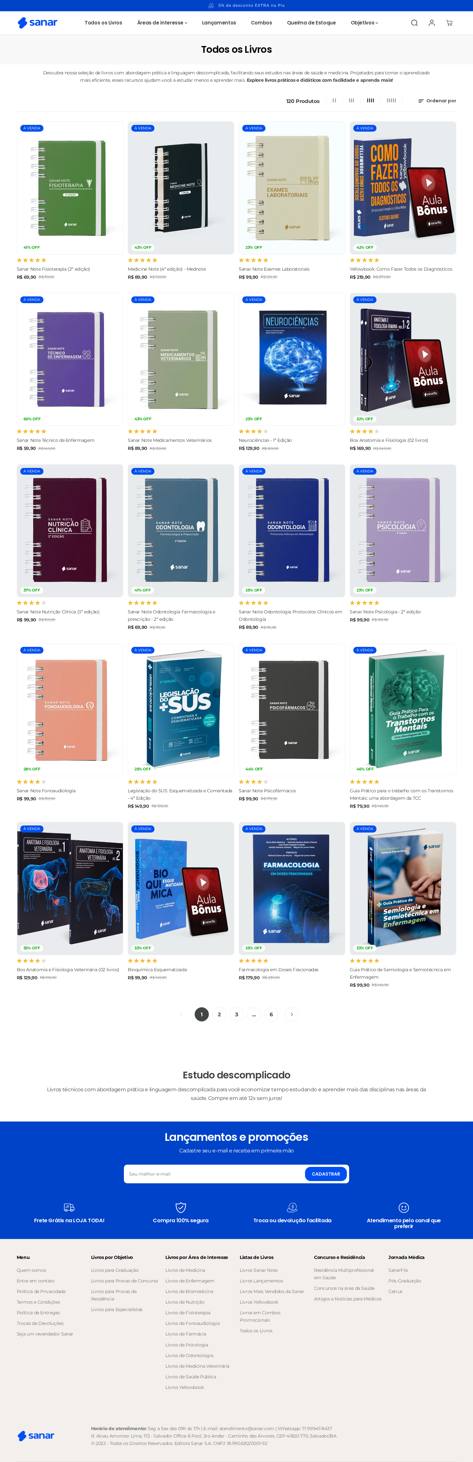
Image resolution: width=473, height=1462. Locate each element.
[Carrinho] (449, 23)
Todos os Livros (103, 22)
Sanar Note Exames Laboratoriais (274, 269)
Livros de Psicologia (186, 1345)
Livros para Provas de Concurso (124, 1281)
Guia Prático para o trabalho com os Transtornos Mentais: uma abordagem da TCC (401, 794)
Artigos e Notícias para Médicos (348, 1299)
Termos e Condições (38, 1302)
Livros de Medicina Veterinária (197, 1366)
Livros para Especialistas (117, 1309)
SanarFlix (398, 1270)
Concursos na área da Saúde (344, 1288)
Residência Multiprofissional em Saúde (344, 1273)
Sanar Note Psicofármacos (267, 791)
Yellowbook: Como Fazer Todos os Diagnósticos (401, 269)
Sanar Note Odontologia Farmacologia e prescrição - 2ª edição (171, 615)
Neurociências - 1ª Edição (265, 440)
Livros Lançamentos (261, 1281)
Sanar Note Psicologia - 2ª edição (385, 612)
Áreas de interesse (161, 22)
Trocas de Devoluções (40, 1323)
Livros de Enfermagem (190, 1281)
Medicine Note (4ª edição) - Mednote (167, 269)
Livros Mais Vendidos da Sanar (272, 1291)
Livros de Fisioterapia (187, 1313)
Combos (261, 22)
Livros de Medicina (185, 1270)
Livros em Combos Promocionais (260, 1316)
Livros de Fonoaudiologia (192, 1323)
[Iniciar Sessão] (432, 23)
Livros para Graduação (114, 1270)
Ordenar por (440, 101)
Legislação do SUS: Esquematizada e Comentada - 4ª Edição (180, 794)
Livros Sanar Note (259, 1270)
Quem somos (31, 1270)
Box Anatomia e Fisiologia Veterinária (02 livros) (68, 970)
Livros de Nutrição (185, 1302)
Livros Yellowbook (184, 1387)
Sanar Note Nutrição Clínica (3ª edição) (58, 612)
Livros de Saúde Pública (190, 1377)
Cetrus (395, 1291)
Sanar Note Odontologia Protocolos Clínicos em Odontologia (290, 615)
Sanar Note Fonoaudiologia (46, 791)
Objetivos (363, 22)
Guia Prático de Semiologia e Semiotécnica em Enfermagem (400, 973)
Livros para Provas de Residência (113, 1295)
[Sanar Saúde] (38, 23)
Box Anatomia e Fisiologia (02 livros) (389, 440)
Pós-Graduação (404, 1281)
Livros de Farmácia (185, 1334)
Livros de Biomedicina (189, 1291)
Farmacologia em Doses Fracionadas (279, 970)
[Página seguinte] (292, 1014)
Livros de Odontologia (189, 1355)
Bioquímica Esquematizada (157, 970)
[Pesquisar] (414, 23)
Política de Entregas (38, 1313)
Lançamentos (219, 22)
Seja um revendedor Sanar (45, 1334)
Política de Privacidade (41, 1291)
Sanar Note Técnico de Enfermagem (55, 440)
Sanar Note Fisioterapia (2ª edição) (53, 269)
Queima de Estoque (311, 22)
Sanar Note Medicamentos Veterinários (170, 440)
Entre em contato (36, 1281)
